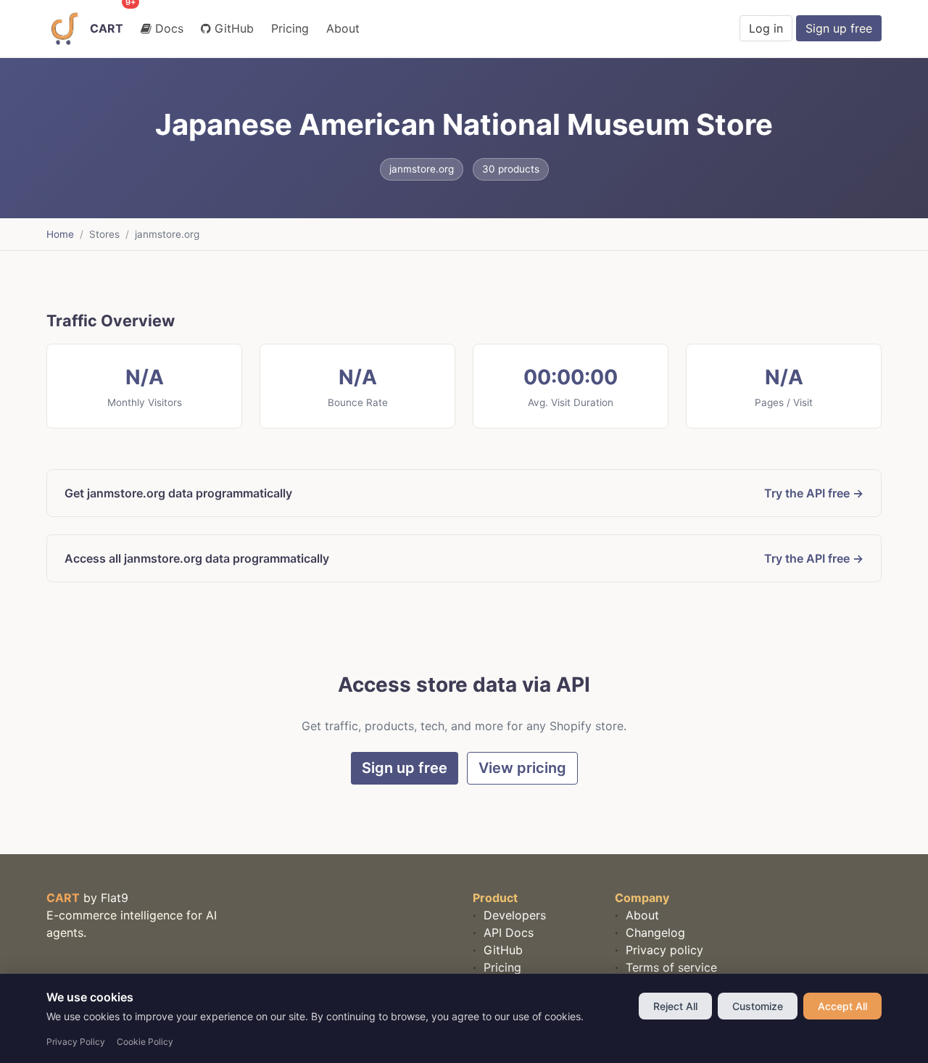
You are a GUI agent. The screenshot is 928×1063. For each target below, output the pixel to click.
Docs (167, 28)
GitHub (232, 28)
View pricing (522, 768)
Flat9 (114, 897)
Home (60, 234)
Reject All (675, 1006)
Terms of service (669, 967)
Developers (513, 915)
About (343, 28)
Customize (757, 1006)
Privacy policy (662, 950)
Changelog (653, 932)
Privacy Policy (75, 1041)
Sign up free (838, 28)
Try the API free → (813, 493)
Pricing (290, 28)
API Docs (507, 932)
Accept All (842, 1006)
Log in (766, 28)
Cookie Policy (145, 1041)
